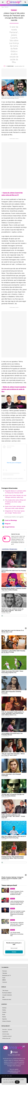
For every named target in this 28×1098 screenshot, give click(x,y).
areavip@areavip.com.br (14, 1071)
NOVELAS (3, 986)
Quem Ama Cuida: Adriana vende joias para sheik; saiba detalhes (15, 507)
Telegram (8, 523)
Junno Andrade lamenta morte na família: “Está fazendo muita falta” (17, 902)
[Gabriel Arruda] (5, 66)
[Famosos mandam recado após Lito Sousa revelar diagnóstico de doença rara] (5, 910)
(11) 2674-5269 (14, 1073)
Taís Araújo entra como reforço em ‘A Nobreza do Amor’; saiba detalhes (15, 502)
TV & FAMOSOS (4, 967)
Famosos (6, 7)
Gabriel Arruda (10, 66)
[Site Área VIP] (14, 2)
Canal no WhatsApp (11, 520)
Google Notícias (10, 527)
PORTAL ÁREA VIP (5, 1026)
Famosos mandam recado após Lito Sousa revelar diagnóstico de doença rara (17, 913)
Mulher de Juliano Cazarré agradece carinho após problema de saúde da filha (13, 389)
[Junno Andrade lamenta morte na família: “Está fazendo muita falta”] (5, 900)
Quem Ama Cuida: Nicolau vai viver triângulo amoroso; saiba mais (15, 496)
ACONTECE (4, 1004)
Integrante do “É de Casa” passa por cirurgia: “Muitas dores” (14, 512)
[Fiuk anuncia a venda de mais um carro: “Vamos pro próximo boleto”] (5, 921)
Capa (2, 7)
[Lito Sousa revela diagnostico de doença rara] (5, 931)
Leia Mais (11, 1082)
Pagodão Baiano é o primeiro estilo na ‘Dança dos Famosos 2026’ (15, 492)
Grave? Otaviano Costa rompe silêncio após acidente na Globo (16, 893)
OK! (17, 1082)
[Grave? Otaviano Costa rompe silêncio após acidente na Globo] (5, 890)
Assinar (14, 952)
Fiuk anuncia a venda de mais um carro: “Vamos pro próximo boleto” (16, 924)
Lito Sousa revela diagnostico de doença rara (16, 934)
